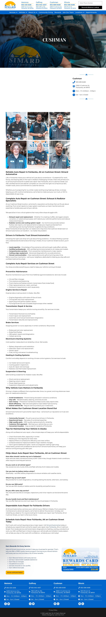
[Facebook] (8, 603)
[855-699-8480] (74, 82)
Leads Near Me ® (59, 615)
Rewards (57, 12)
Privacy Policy (53, 610)
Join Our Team (68, 12)
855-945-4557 (41, 5)
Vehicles (22, 12)
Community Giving (46, 12)
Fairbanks (52, 527)
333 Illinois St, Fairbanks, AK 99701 (70, 7)
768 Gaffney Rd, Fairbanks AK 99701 (41, 7)
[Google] (5, 603)
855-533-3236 (26, 5)
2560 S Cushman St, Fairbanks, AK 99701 (56, 7)
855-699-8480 (55, 5)
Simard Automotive (53, 525)
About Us (31, 12)
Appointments (91, 12)
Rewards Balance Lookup (90, 7)
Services (12, 12)
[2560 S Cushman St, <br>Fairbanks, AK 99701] (74, 86)
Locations (78, 12)
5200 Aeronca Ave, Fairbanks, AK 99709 (27, 7)
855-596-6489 (69, 5)
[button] (15, 572)
